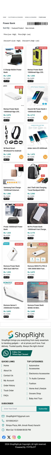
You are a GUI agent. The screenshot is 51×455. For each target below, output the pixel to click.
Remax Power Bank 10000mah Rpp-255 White (11, 111)
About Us (8, 370)
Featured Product (18, 28)
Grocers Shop (35, 393)
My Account (9, 380)
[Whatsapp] (19, 437)
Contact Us (8, 375)
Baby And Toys (35, 398)
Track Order (9, 390)
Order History (9, 385)
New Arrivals (30, 28)
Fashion (32, 383)
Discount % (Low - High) (12, 41)
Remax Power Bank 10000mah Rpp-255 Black (35, 72)
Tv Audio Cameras (37, 378)
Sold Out (19, 48)
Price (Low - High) (10, 34)
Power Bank (42, 17)
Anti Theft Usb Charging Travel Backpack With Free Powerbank (37, 190)
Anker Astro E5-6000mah (37, 148)
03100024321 (12, 421)
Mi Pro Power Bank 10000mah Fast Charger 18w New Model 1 (37, 229)
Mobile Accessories (30, 17)
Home (4, 17)
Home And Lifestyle (37, 388)
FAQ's (6, 395)
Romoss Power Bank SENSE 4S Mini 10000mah (36, 307)
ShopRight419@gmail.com (18, 416)
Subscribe (43, 409)
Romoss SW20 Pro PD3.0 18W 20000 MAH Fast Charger (37, 268)
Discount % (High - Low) (30, 41)
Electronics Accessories (15, 17)
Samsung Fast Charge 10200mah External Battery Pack (12, 190)
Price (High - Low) (24, 34)
